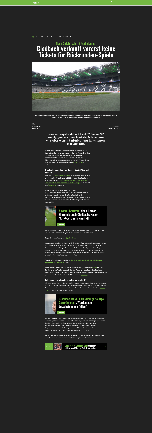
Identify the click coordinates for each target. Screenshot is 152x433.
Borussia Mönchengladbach (61, 176)
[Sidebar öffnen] (118, 3)
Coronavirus (52, 185)
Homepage (84, 275)
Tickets (94, 268)
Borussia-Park (78, 162)
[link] (36, 2)
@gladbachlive (71, 238)
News (37, 37)
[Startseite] (33, 37)
